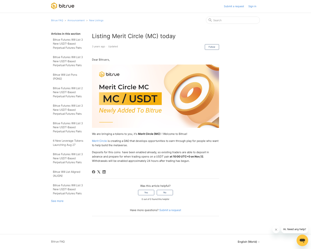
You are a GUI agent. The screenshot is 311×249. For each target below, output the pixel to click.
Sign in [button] (252, 6)
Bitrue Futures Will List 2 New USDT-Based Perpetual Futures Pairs (68, 92)
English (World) (248, 241)
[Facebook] (93, 171)
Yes (146, 192)
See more (57, 201)
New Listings (96, 20)
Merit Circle (99, 141)
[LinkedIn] (104, 171)
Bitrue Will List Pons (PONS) (65, 77)
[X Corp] (98, 171)
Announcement (76, 20)
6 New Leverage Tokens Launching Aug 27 (68, 143)
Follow (212, 46)
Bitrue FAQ (57, 20)
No (164, 192)
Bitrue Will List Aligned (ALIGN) (66, 174)
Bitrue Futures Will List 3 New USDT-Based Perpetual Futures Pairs (68, 43)
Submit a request (234, 6)
